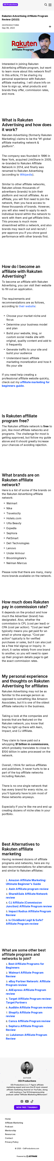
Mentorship (10, 1130)
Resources (10, 1134)
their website (27, 306)
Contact (9, 1138)
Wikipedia (26, 174)
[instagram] (22, 1101)
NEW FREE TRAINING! (27, 1107)
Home (8, 1119)
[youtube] (27, 1101)
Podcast (9, 1126)
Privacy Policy (11, 1142)
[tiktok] (32, 1101)
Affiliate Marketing (14, 1122)
